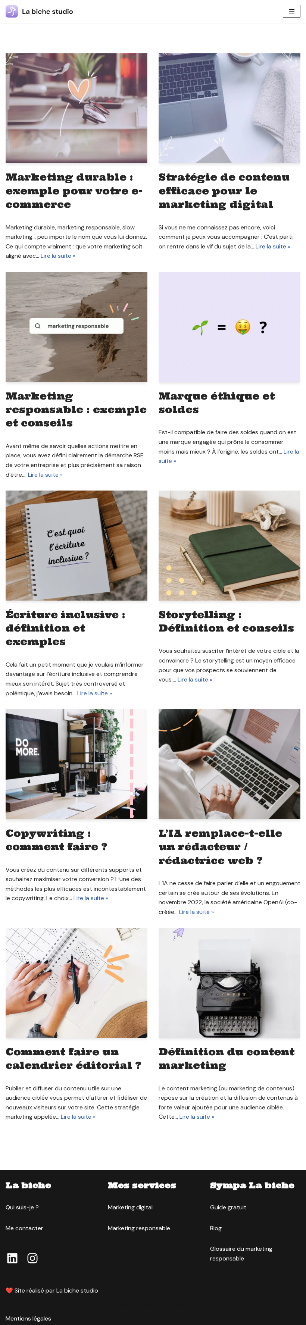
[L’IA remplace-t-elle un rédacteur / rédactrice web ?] (229, 764)
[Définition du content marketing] (229, 983)
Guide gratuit (228, 1207)
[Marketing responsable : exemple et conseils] (76, 327)
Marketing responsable (139, 1228)
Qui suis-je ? (22, 1207)
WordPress (180, 1305)
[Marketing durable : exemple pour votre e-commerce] (76, 108)
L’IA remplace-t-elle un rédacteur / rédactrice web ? (220, 847)
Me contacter (24, 1228)
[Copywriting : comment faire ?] (76, 764)
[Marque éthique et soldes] (229, 327)
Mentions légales (28, 1318)
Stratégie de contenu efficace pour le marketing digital (224, 190)
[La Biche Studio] (39, 11)
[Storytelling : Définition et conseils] (229, 546)
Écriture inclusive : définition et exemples (65, 628)
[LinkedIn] (12, 1258)
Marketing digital (130, 1207)
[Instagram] (32, 1258)
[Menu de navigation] (291, 11)
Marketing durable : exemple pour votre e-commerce (74, 190)
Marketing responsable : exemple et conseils (76, 409)
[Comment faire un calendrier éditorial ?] (76, 983)
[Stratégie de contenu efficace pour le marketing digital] (229, 108)
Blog (216, 1228)
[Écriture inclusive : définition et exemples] (76, 546)
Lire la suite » (58, 256)
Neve (118, 1305)
